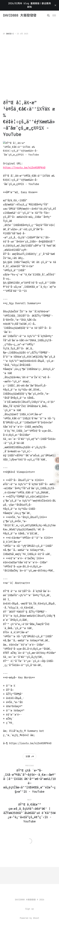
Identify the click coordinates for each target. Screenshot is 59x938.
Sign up (29, 909)
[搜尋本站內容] (48, 15)
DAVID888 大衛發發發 (19, 15)
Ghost (36, 918)
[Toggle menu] (54, 15)
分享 (28, 756)
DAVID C (10, 34)
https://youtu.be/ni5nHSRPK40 (24, 167)
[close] (55, 5)
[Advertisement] (29, 68)
